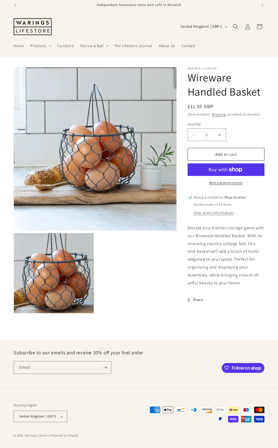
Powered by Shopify (64, 435)
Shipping (219, 114)
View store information (214, 212)
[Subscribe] (105, 367)
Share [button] (198, 299)
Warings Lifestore (37, 435)
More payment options (226, 183)
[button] (40, 45)
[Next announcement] (262, 5)
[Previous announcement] (15, 5)
